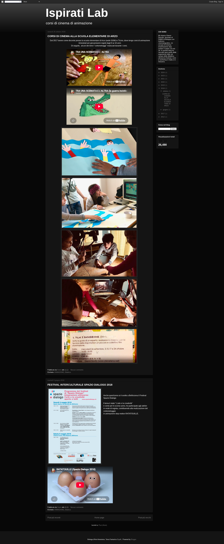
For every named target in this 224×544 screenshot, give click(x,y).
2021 (163, 79)
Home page (99, 518)
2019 (163, 85)
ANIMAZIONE (59, 372)
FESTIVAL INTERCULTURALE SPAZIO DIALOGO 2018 (79, 384)
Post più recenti (53, 518)
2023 (163, 76)
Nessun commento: (77, 370)
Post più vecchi (144, 518)
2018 (163, 88)
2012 (163, 117)
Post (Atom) (103, 525)
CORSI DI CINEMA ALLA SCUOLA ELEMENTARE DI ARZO (82, 36)
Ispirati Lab (77, 12)
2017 (163, 113)
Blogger (133, 539)
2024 (163, 72)
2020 (163, 82)
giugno (165, 110)
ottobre (166, 91)
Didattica (68, 372)
